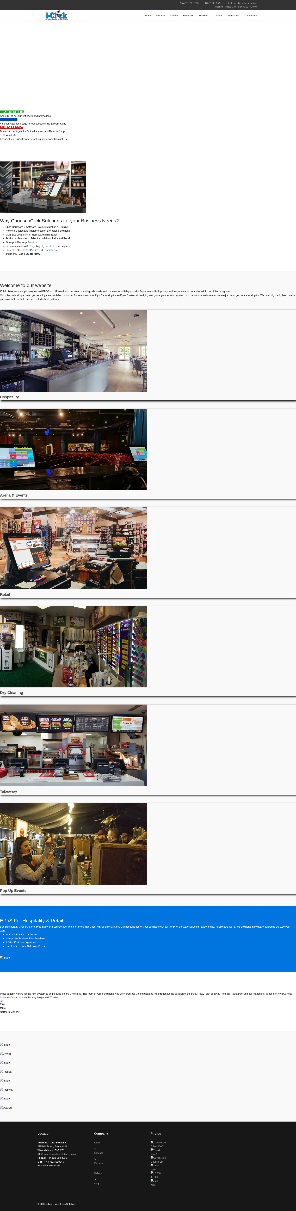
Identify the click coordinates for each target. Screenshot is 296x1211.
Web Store (233, 15)
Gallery (174, 15)
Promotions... (51, 250)
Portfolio (160, 15)
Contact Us (9, 135)
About (219, 15)
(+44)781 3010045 (211, 3)
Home (147, 15)
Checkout (252, 15)
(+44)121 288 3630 (189, 3)
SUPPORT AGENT (11, 127)
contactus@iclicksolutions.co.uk (241, 3)
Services (203, 15)
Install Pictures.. (32, 250)
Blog (96, 1183)
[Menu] (40, 15)
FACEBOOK (9, 119)
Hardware (188, 15)
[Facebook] (38, 3)
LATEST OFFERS (13, 111)
